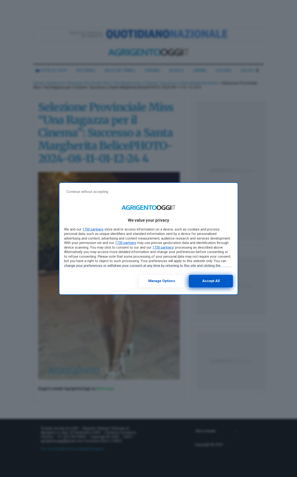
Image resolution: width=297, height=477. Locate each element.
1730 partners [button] (92, 229)
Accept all (211, 281)
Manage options (161, 281)
